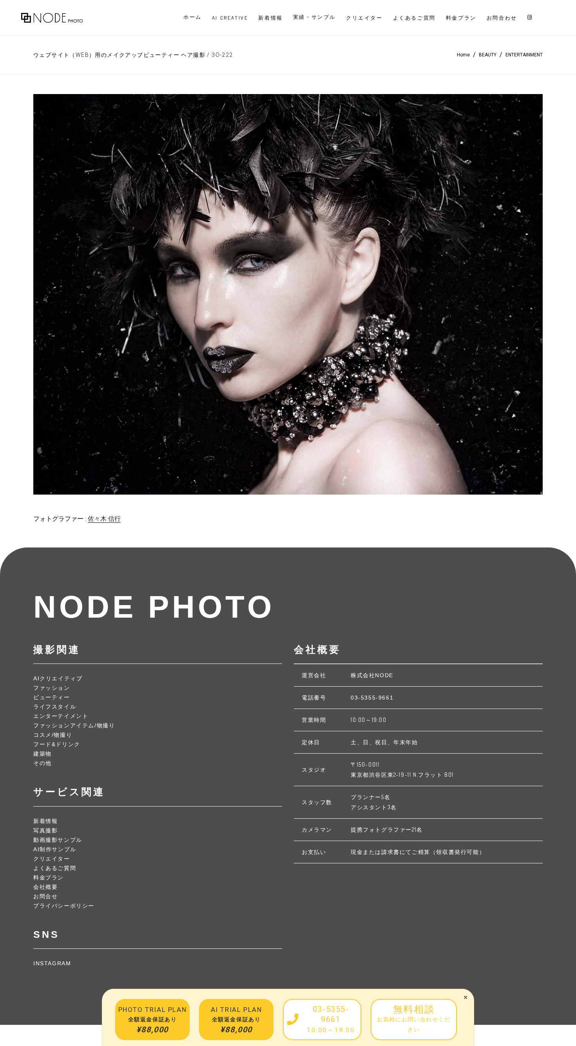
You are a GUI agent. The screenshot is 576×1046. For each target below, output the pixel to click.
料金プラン (48, 877)
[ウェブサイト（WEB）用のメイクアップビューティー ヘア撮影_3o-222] (288, 294)
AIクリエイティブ (57, 678)
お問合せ (45, 896)
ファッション (51, 688)
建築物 (42, 754)
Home (463, 55)
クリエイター (51, 859)
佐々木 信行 (104, 518)
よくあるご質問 (54, 868)
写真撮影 (45, 830)
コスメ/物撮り (52, 735)
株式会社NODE (372, 675)
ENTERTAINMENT (524, 55)
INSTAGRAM (52, 963)
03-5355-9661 (372, 697)
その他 (42, 763)
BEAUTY (487, 55)
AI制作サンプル (54, 849)
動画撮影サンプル (57, 840)
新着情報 (45, 821)
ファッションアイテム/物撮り (74, 725)
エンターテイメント (60, 716)
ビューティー (51, 697)
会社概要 (45, 887)
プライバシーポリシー (63, 906)
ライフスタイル (54, 706)
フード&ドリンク (56, 744)
